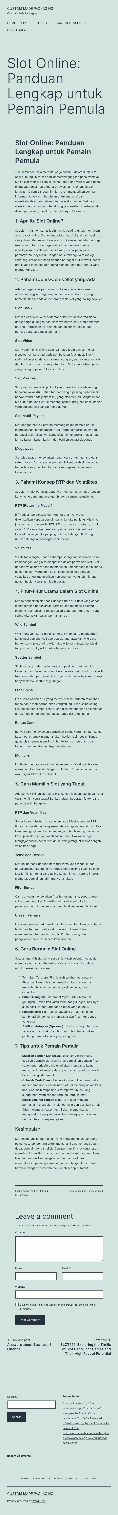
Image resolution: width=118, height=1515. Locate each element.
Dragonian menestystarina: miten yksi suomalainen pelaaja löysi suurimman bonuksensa (86, 1438)
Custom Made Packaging (30, 8)
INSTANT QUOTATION (66, 23)
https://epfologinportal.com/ (72, 430)
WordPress (38, 1500)
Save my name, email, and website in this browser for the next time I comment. (57, 1306)
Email (66, 1268)
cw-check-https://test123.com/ (82, 1408)
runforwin (24, 1195)
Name (19, 1268)
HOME (11, 23)
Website (20, 1286)
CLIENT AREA (16, 30)
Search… (12, 1396)
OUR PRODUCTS (31, 23)
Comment (22, 1232)
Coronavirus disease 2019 (78, 1403)
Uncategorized (95, 1191)
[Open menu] (46, 23)
